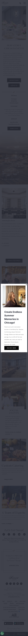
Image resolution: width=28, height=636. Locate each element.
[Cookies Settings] (2, 633)
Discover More (11, 348)
